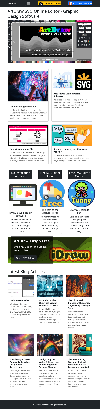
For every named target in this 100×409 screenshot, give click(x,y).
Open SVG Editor (25, 258)
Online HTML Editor (20, 300)
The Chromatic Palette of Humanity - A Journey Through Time (79, 304)
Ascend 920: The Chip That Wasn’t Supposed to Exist (48, 303)
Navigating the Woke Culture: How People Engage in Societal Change (49, 363)
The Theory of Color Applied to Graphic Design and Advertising (20, 363)
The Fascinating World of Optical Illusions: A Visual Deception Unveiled (78, 363)
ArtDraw (12, 3)
